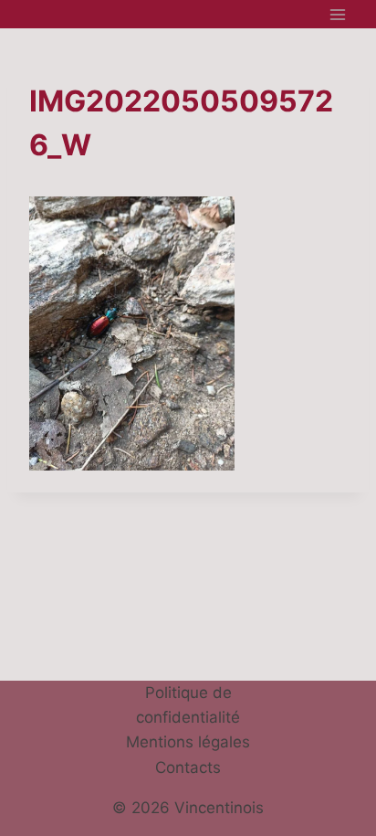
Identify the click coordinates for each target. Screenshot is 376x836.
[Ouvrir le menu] (337, 14)
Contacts (188, 767)
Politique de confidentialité (188, 704)
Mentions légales (188, 742)
